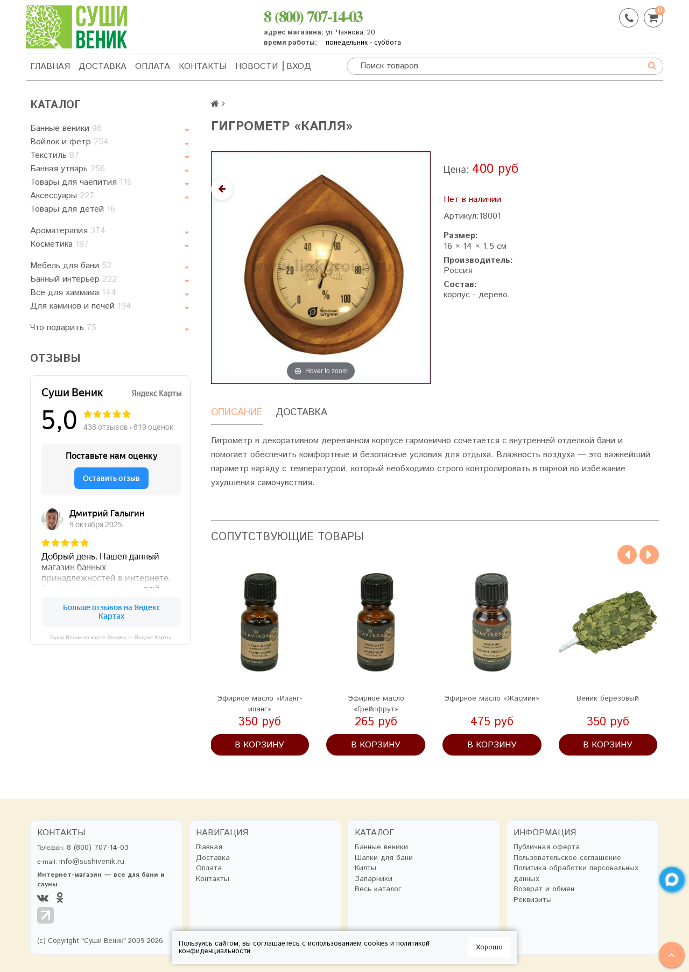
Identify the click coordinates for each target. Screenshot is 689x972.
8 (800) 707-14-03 (313, 15)
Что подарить (63, 327)
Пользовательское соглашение (567, 858)
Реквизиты (533, 900)
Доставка (102, 66)
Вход (298, 66)
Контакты (203, 66)
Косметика (59, 244)
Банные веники (66, 128)
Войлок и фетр (69, 142)
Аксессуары (62, 196)
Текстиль (54, 155)
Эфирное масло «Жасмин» (491, 698)
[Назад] (222, 189)
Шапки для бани (384, 858)
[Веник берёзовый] (608, 622)
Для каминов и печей (80, 306)
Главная (50, 66)
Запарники (373, 879)
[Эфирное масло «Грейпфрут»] (375, 622)
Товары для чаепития (81, 182)
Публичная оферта (547, 847)
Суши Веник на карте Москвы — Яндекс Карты (110, 637)
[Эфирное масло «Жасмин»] (492, 622)
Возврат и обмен (544, 889)
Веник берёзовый (607, 698)
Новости (256, 66)
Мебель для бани (70, 266)
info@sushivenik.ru (91, 861)
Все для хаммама (73, 292)
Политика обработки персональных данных (576, 873)
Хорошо (489, 947)
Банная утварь (67, 169)
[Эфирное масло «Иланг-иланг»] (260, 622)
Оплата (152, 66)
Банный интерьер (73, 279)
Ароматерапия (68, 231)
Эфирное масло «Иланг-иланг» (260, 704)
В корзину (259, 745)
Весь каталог (378, 889)
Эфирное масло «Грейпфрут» (376, 704)
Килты (365, 868)
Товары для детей (72, 209)
